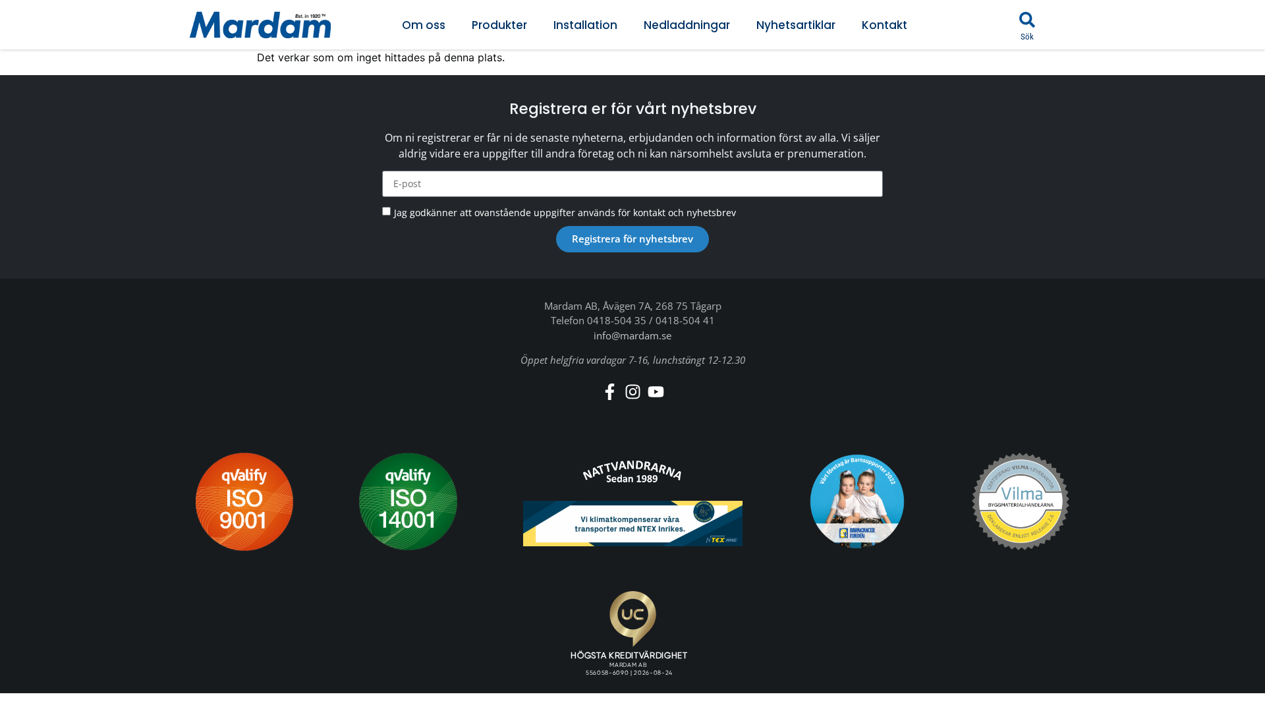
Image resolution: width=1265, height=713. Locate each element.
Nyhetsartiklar (795, 25)
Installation (585, 25)
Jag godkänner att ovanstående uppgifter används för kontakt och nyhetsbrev (565, 212)
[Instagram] (633, 392)
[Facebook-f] (610, 392)
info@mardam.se (632, 335)
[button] (1027, 20)
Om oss (423, 25)
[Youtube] (656, 392)
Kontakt (884, 25)
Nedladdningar (687, 25)
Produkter (499, 25)
